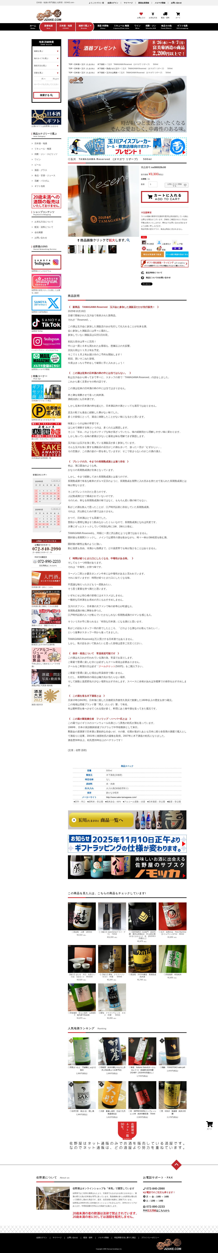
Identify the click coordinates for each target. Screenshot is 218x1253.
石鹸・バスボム (42, 181)
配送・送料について (44, 227)
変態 (164, 250)
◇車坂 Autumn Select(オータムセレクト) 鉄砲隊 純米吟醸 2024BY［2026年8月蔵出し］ (142, 1070)
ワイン (38, 159)
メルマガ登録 (160, 3)
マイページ (128, 3)
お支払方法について (44, 221)
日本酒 (76, 64)
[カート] (178, 14)
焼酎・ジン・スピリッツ (46, 154)
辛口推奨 (150, 244)
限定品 (149, 250)
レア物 (180, 244)
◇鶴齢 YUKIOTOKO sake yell (173, 1067)
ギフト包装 (40, 186)
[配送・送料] (165, 14)
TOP (70, 64)
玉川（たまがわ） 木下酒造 (93, 64)
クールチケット (107, 666)
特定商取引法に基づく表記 (125, 1238)
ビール (38, 165)
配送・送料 (87, 1238)
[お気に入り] (141, 14)
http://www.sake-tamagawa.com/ (121, 797)
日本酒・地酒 (41, 143)
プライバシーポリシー (150, 1238)
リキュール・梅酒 (43, 149)
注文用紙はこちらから (48, 566)
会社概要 (39, 232)
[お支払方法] (153, 14)
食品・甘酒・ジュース (45, 175)
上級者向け (166, 244)
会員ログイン (113, 3)
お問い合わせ (176, 3)
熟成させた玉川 (112, 68)
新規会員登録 (143, 3)
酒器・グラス (41, 170)
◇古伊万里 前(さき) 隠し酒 (83, 1111)
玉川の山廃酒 (111, 73)
